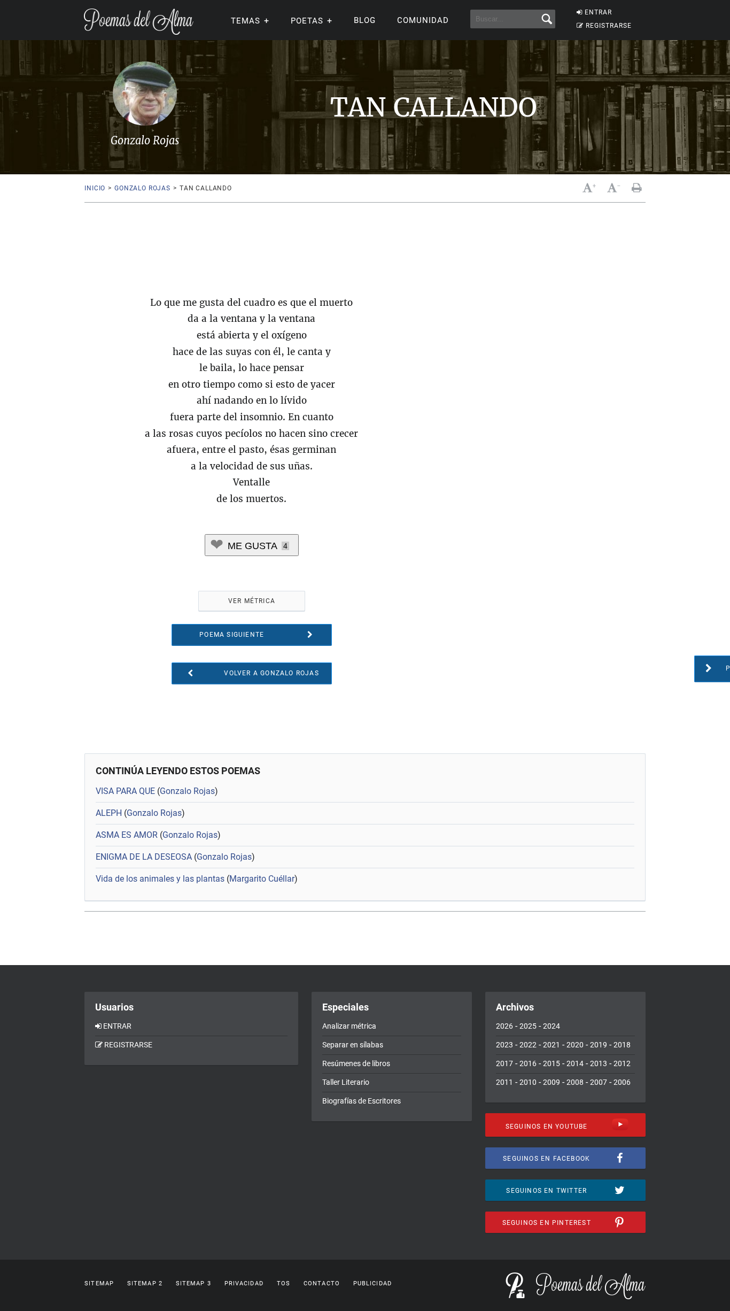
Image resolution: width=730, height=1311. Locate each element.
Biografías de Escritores (361, 1101)
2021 (551, 1044)
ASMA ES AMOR (127, 835)
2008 (575, 1082)
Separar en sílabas (352, 1044)
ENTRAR (598, 12)
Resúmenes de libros (356, 1063)
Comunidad (423, 20)
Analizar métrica (349, 1026)
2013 (598, 1063)
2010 (528, 1082)
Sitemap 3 (193, 1283)
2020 (575, 1044)
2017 (504, 1063)
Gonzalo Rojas (142, 188)
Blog (365, 20)
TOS (283, 1283)
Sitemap (99, 1283)
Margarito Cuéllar (261, 879)
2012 (622, 1063)
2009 (551, 1082)
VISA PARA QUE (125, 791)
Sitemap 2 (144, 1283)
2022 (528, 1044)
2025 (528, 1026)
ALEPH (109, 813)
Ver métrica (251, 601)
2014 (575, 1063)
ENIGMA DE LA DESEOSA (144, 857)
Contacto (322, 1283)
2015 (551, 1063)
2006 (622, 1082)
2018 (622, 1044)
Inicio (94, 188)
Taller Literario (345, 1082)
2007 (598, 1082)
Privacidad (243, 1283)
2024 (551, 1026)
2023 (504, 1044)
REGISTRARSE (609, 25)
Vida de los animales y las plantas (160, 879)
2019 (598, 1044)
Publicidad (372, 1283)
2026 (504, 1026)
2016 (528, 1063)
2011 (504, 1082)
